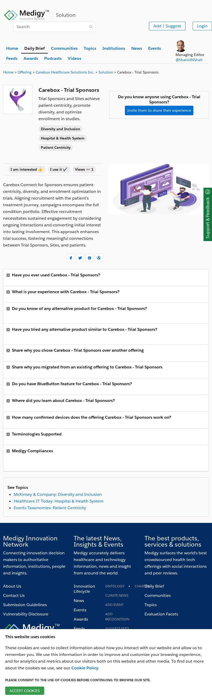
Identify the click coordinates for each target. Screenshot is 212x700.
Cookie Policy (84, 668)
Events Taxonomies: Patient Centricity (50, 507)
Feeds (79, 628)
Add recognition (117, 616)
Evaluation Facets (161, 614)
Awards (81, 619)
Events (80, 610)
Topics (151, 604)
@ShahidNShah (189, 59)
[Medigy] (26, 14)
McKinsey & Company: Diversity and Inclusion (58, 494)
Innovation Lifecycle (84, 588)
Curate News (116, 595)
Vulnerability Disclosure (25, 614)
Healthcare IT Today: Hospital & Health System (58, 501)
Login (202, 26)
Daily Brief (154, 586)
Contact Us (14, 595)
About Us (12, 586)
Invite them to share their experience (159, 110)
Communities (158, 595)
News (79, 600)
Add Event (114, 605)
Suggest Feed (117, 628)
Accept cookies (25, 690)
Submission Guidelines (25, 604)
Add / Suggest (167, 26)
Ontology (114, 586)
